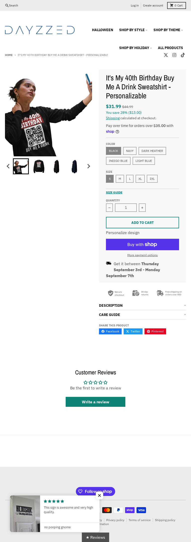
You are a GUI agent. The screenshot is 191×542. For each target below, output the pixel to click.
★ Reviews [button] (95, 537)
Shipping (113, 118)
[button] (99, 495)
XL (140, 179)
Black (113, 151)
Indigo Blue (118, 161)
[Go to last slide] (8, 166)
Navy (130, 151)
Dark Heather (152, 151)
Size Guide (114, 192)
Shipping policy (165, 520)
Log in (135, 5)
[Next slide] (88, 166)
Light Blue (144, 161)
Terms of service (140, 520)
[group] (21, 166)
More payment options (142, 255)
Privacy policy (115, 520)
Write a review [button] (95, 401)
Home (9, 55)
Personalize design (123, 232)
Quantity (113, 200)
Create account (153, 5)
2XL (152, 179)
